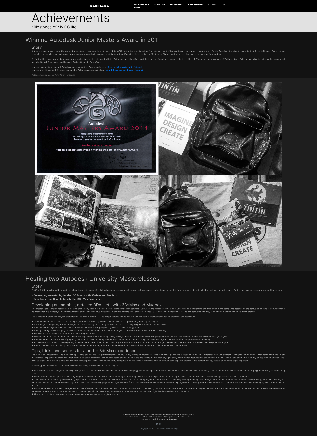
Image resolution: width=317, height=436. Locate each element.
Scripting (159, 4)
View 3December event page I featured (124, 70)
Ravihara (99, 6)
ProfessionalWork (141, 6)
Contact (213, 4)
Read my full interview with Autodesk (125, 67)
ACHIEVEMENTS (195, 4)
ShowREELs (176, 4)
